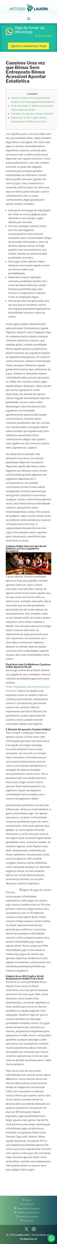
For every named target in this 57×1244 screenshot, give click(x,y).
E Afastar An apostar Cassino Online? (32, 113)
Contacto (28, 1220)
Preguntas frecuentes (28, 1208)
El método (28, 1204)
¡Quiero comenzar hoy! (28, 46)
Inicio (28, 1200)
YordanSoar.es (28, 1239)
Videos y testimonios (27, 1212)
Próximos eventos (28, 1216)
